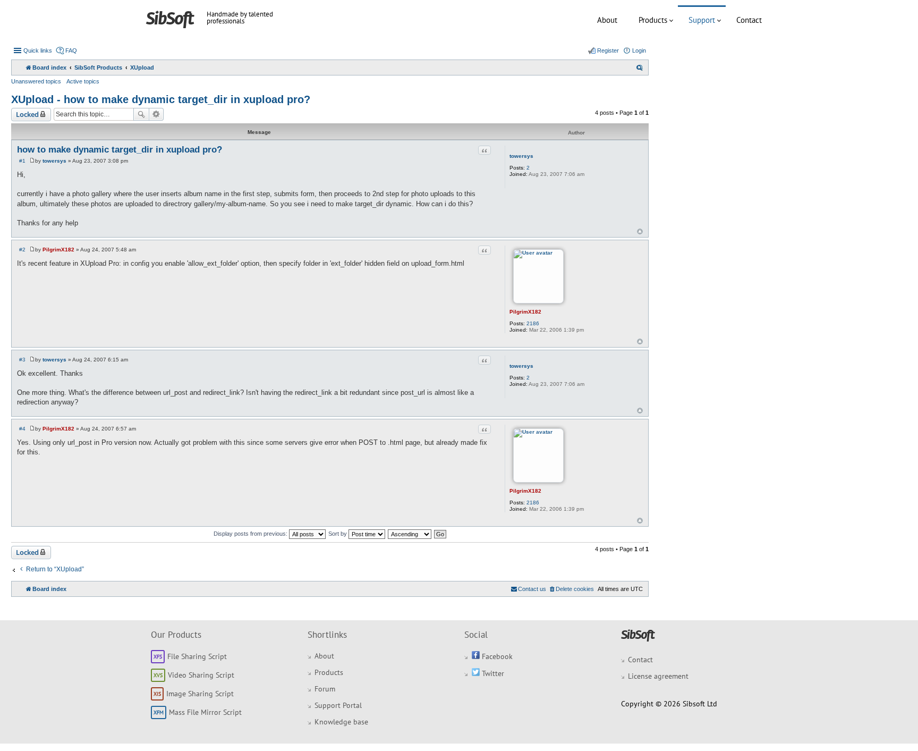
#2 (22, 249)
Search (141, 114)
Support (701, 20)
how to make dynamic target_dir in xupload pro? (119, 150)
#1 (22, 161)
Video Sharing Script (201, 675)
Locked (27, 114)
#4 (22, 429)
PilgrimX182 (525, 312)
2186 (532, 323)
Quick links (37, 50)
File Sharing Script (197, 656)
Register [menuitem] (608, 50)
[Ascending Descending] (410, 533)
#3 (22, 359)
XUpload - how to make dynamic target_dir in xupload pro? (160, 99)
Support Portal (338, 705)
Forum (324, 689)
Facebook (496, 656)
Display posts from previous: (251, 533)
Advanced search (156, 114)
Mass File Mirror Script (205, 712)
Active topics (82, 81)
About (607, 20)
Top (640, 231)
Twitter (492, 673)
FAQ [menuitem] (71, 50)
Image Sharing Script (200, 693)
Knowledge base (341, 722)
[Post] (32, 161)
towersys (521, 156)
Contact (749, 20)
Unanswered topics (36, 81)
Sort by (338, 533)
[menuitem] (639, 67)
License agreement (658, 676)
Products (653, 20)
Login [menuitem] (639, 50)
